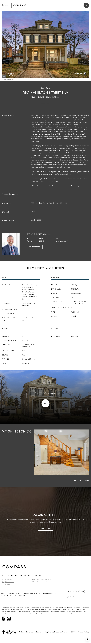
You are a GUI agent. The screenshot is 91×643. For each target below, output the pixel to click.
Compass (45, 606)
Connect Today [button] (45, 528)
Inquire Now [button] (45, 103)
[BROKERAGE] (73, 596)
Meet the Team (14, 593)
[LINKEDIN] (78, 591)
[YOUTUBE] (83, 591)
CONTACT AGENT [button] (35, 247)
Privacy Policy (83, 632)
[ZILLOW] (68, 596)
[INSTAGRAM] (73, 591)
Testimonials (6, 596)
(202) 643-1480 (44, 241)
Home (3, 593)
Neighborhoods (49, 593)
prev (9, 74)
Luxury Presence (55, 632)
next (13, 74)
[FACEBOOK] (68, 591)
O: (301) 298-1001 (8, 582)
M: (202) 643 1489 (8, 579)
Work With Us (20, 596)
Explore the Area (81, 480)
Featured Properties (31, 593)
